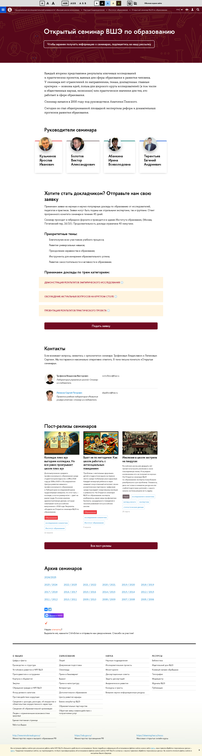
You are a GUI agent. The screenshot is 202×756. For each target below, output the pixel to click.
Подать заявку (101, 326)
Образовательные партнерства (73, 706)
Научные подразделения (117, 660)
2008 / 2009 (108, 599)
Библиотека (157, 660)
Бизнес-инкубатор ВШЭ (69, 701)
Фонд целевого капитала (24, 692)
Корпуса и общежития (23, 678)
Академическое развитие (117, 683)
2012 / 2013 (147, 591)
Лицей (62, 660)
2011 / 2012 (51, 599)
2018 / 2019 (147, 584)
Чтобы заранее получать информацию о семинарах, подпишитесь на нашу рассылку (99, 44)
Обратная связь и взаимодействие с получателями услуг (75, 711)
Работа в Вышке (19, 724)
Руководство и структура (24, 665)
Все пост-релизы (101, 546)
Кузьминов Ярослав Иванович (47, 160)
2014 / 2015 (108, 591)
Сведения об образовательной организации (32, 708)
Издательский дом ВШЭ (162, 665)
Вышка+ (62, 678)
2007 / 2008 (128, 599)
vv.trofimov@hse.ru (110, 375)
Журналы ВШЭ (158, 683)
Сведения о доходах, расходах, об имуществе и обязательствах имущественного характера (34, 702)
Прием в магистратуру (69, 683)
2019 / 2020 (128, 584)
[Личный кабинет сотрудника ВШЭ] (192, 10)
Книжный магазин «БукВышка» (165, 669)
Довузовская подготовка (70, 665)
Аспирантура (65, 687)
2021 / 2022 (89, 584)
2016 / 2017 (70, 591)
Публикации (157, 687)
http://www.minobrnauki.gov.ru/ (26, 735)
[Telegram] (50, 609)
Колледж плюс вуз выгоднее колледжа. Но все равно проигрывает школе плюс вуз (59, 463)
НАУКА (109, 656)
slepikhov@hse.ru (110, 392)
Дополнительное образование (73, 692)
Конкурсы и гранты (114, 687)
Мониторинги (112, 669)
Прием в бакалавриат (68, 674)
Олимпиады (64, 669)
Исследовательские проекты (119, 665)
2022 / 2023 (70, 584)
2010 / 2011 (70, 599)
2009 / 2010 (89, 599)
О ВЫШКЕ (18, 656)
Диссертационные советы (117, 674)
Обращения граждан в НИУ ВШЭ (27, 687)
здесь (153, 748)
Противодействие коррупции (26, 697)
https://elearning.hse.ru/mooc (150, 735)
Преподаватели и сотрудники (26, 674)
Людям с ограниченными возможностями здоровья (31, 714)
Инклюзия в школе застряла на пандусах (139, 459)
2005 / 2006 (147, 599)
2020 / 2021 (109, 584)
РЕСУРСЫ (157, 656)
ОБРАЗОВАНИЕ (67, 656)
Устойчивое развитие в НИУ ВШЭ (28, 669)
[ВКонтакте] (46, 609)
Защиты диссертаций (115, 678)
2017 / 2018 (50, 591)
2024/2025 (50, 577)
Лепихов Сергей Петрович (69, 392)
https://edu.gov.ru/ (83, 735)
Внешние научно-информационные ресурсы (125, 692)
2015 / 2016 (89, 591)
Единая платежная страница (25, 720)
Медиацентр (157, 678)
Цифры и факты (20, 660)
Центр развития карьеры (70, 697)
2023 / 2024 (50, 584)
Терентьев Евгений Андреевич (152, 160)
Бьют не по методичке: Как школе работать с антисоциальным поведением (100, 463)
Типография (157, 674)
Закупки (16, 683)
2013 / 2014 (128, 591)
